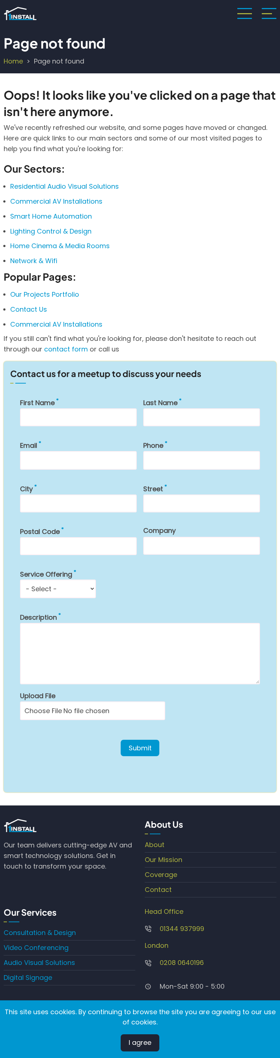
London (156, 945)
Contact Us (28, 309)
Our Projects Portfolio (44, 294)
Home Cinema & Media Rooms (60, 245)
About (154, 844)
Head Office (164, 911)
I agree (140, 1042)
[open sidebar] (269, 13)
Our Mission (163, 859)
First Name (37, 402)
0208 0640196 (182, 962)
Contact (158, 889)
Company (159, 530)
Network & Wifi (34, 260)
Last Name (160, 402)
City (26, 488)
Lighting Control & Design (51, 231)
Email (28, 445)
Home (13, 61)
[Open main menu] (244, 13)
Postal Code (40, 531)
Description (38, 617)
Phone (153, 445)
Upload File (37, 695)
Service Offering (46, 574)
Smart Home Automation (51, 216)
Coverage (161, 874)
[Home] (20, 13)
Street (153, 488)
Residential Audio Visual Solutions (64, 186)
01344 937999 (182, 928)
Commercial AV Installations (56, 201)
